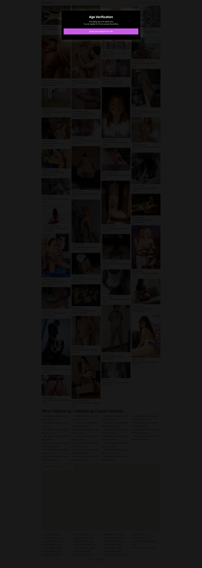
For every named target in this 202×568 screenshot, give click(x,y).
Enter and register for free (101, 31)
